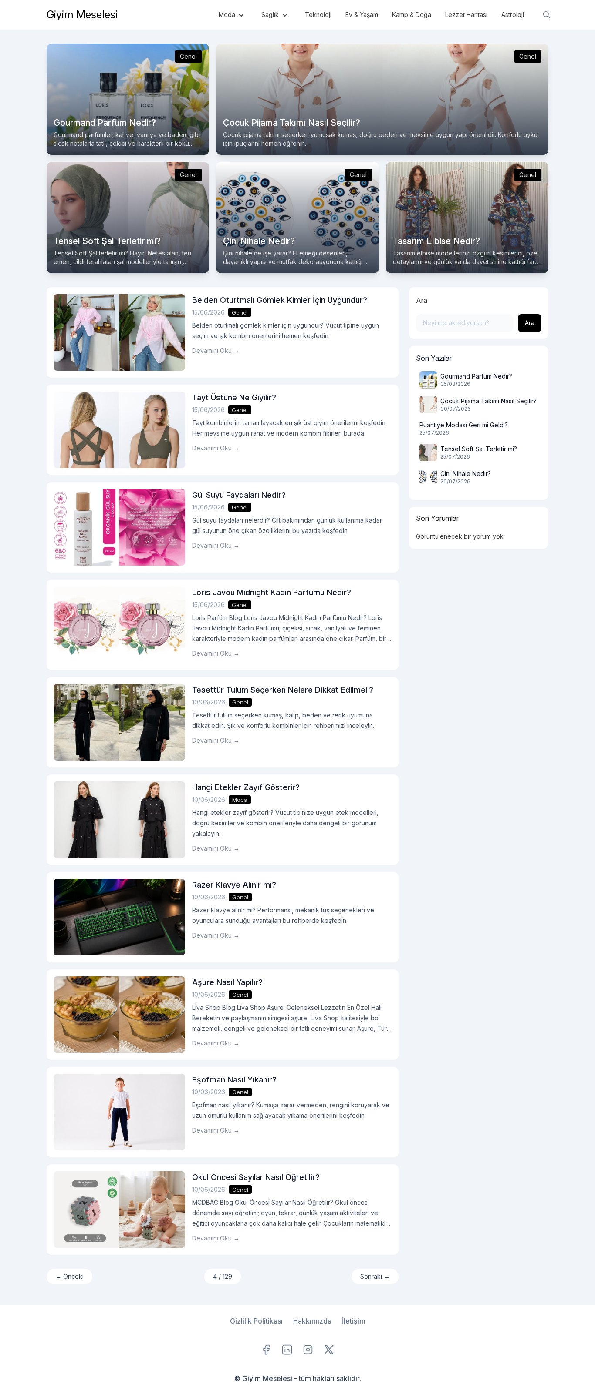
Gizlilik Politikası (256, 1321)
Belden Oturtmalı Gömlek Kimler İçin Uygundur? (279, 300)
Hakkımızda (312, 1321)
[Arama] (546, 14)
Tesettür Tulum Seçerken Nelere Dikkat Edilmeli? (282, 689)
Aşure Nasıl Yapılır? (227, 982)
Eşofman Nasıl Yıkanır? (234, 1079)
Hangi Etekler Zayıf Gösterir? (246, 787)
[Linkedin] (287, 1350)
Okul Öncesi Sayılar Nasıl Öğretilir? (256, 1177)
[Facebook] (266, 1350)
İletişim (353, 1321)
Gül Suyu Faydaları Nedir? (239, 494)
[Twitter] (329, 1350)
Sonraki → (375, 1276)
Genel (188, 56)
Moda (239, 799)
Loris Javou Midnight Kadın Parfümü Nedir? (271, 592)
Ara (421, 300)
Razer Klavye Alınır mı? (234, 884)
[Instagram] (308, 1350)
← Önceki (69, 1276)
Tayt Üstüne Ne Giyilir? (234, 397)
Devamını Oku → (216, 350)
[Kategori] (128, 99)
